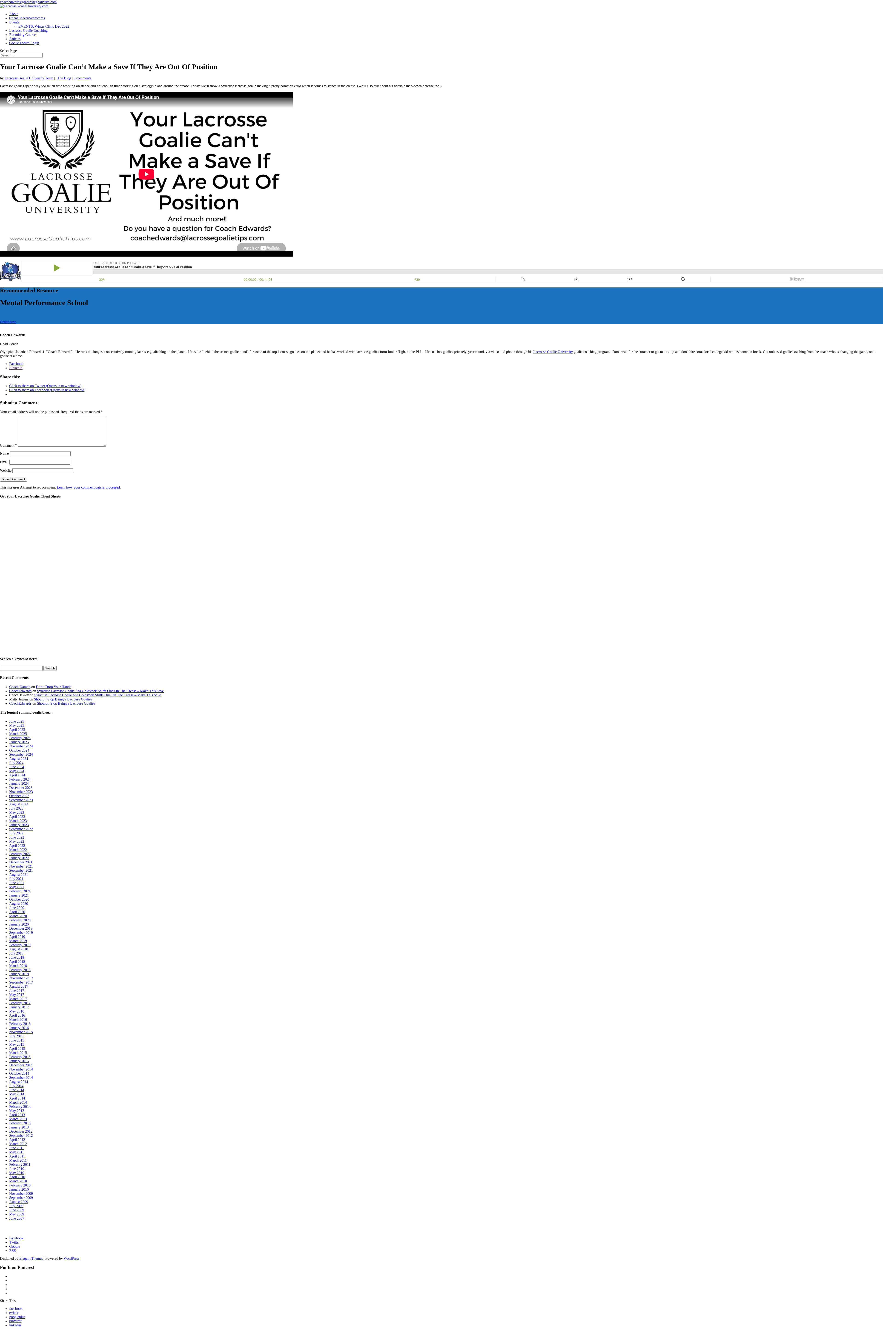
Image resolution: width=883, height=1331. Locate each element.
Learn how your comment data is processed (88, 487)
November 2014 (21, 1069)
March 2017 (18, 999)
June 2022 (16, 837)
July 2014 (16, 1086)
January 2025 (19, 742)
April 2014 (17, 1098)
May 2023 (16, 812)
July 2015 (16, 1036)
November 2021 (21, 866)
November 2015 (21, 1032)
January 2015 (19, 1061)
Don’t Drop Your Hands (53, 687)
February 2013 (20, 1123)
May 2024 (16, 771)
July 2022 (16, 833)
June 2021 (16, 883)
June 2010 (16, 1169)
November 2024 (21, 746)
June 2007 (16, 1218)
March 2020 (18, 916)
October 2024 (19, 750)
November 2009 (21, 1193)
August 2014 (18, 1082)
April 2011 (17, 1156)
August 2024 (18, 759)
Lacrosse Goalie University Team (29, 78)
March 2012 (18, 1144)
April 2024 (17, 775)
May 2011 (16, 1152)
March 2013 (18, 1119)
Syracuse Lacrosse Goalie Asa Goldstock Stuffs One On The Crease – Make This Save (100, 691)
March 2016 (18, 1019)
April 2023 (17, 817)
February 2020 (20, 920)
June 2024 (16, 767)
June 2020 (16, 908)
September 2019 (21, 933)
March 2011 (18, 1160)
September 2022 (21, 829)
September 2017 (21, 982)
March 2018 (18, 966)
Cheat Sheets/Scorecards (27, 18)
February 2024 (20, 779)
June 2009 (16, 1210)
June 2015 (16, 1040)
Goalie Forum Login (24, 43)
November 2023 (21, 792)
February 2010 (20, 1185)
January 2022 (19, 858)
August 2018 (18, 949)
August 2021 (18, 875)
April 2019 (17, 937)
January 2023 (19, 825)
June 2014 (16, 1090)
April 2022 (17, 846)
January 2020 (19, 924)
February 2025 (20, 738)
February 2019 (20, 945)
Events (14, 22)
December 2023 (20, 788)
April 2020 (17, 912)
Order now (8, 322)
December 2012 (20, 1131)
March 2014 (18, 1102)
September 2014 (21, 1077)
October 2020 (19, 899)
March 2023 (18, 821)
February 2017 (20, 1003)
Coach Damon (19, 687)
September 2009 (21, 1198)
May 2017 (16, 995)
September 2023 (21, 800)
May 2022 (16, 841)
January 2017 (19, 1007)
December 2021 (20, 862)
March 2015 (18, 1053)
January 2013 (19, 1127)
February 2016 (20, 1024)
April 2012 (17, 1140)
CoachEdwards (20, 691)
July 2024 (16, 763)
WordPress (71, 1258)
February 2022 (20, 854)
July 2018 (16, 953)
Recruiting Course (22, 35)
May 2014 (16, 1094)
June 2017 (16, 990)
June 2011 (16, 1148)
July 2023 (16, 808)
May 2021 (16, 887)
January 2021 (19, 895)
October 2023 (19, 796)
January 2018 (19, 974)
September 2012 (21, 1135)
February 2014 (20, 1106)
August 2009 (18, 1202)
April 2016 (17, 1015)
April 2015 (17, 1048)
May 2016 (16, 1011)
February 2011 (19, 1164)
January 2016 (19, 1028)
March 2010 (18, 1181)
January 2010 (19, 1189)
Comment (8, 445)
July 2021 (16, 879)
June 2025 (16, 721)
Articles (14, 39)
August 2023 (18, 804)
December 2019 (20, 928)
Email (4, 462)
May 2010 (16, 1173)
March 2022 (18, 850)
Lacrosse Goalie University (553, 352)
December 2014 (20, 1065)
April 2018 (17, 962)
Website (5, 470)
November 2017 (21, 978)
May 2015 (16, 1044)
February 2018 (20, 970)
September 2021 (21, 870)
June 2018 (16, 957)
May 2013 (16, 1111)
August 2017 (18, 986)
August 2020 (18, 904)
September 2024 (21, 754)
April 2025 (17, 730)
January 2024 (19, 783)
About (13, 14)
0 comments (82, 78)
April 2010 (17, 1177)
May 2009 (16, 1214)
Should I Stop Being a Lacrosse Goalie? (63, 699)
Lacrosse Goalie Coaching (28, 30)
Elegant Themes (31, 1258)
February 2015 (20, 1057)
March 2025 (18, 734)
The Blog (64, 78)
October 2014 (19, 1073)
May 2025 (16, 725)
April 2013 (17, 1115)
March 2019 (18, 941)
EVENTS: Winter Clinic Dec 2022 (43, 26)
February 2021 (20, 891)
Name (4, 453)
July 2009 (16, 1206)
